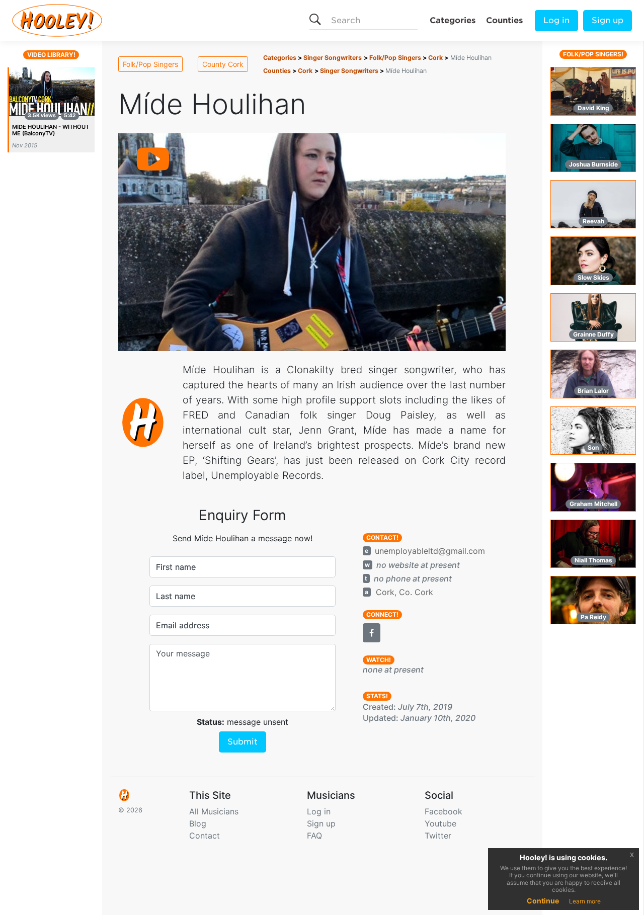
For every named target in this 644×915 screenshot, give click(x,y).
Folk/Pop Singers (150, 64)
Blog (197, 823)
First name (176, 567)
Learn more (585, 901)
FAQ (314, 835)
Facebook (443, 811)
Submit (242, 741)
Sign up (607, 20)
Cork (435, 57)
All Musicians (213, 811)
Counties (504, 20)
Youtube (440, 823)
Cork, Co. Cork (404, 592)
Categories (452, 20)
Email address (182, 625)
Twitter (438, 835)
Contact (204, 835)
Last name (175, 596)
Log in (556, 20)
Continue (543, 900)
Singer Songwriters (332, 57)
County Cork (223, 64)
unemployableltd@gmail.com (430, 551)
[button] (371, 632)
